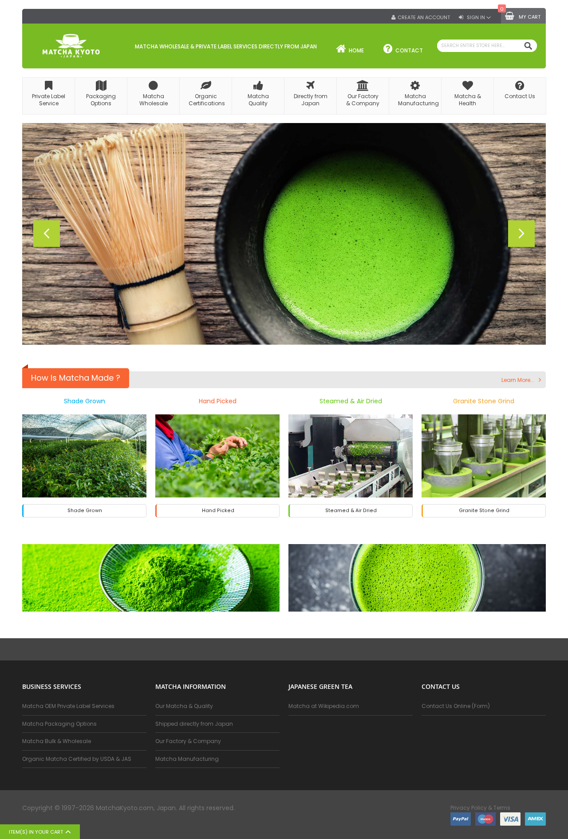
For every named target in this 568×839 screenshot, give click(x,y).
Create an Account (424, 17)
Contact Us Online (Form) (456, 706)
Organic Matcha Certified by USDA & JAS (76, 759)
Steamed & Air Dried (351, 401)
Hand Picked (218, 401)
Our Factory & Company (188, 741)
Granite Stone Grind (483, 401)
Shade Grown (84, 401)
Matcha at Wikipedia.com (323, 706)
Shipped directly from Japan (194, 724)
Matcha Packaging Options (59, 724)
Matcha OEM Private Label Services (68, 706)
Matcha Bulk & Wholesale (56, 741)
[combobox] (487, 46)
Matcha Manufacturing (187, 759)
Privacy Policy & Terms (480, 807)
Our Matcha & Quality (184, 706)
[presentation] (46, 233)
